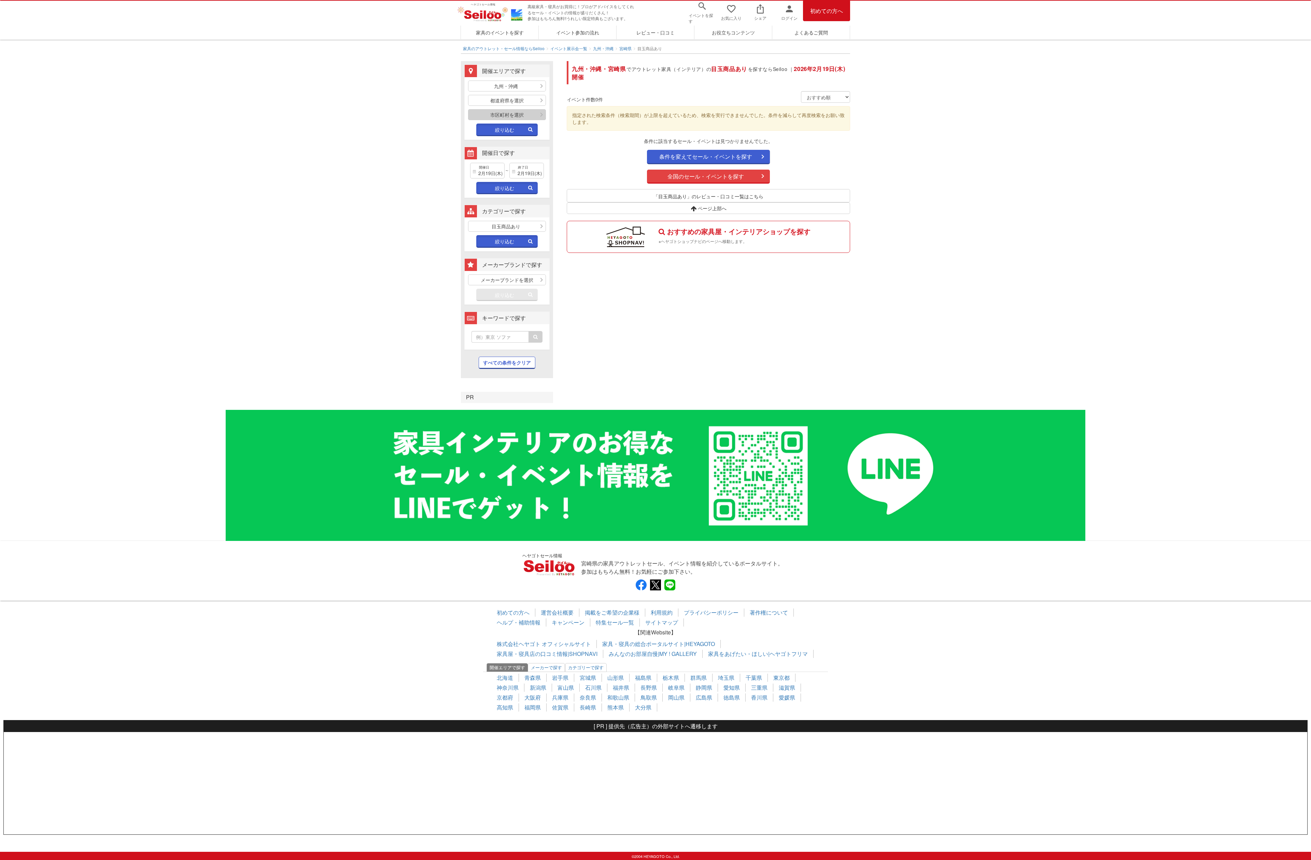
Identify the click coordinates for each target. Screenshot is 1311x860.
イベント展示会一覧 (568, 48)
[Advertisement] (655, 783)
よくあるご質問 (811, 32)
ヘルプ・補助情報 (518, 622)
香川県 (759, 697)
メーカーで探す (546, 667)
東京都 (781, 678)
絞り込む (504, 129)
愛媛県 (787, 697)
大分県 (643, 707)
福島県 (643, 678)
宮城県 (588, 678)
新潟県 (538, 687)
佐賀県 (560, 707)
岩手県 (560, 678)
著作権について (769, 612)
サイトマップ (661, 622)
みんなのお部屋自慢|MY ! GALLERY (653, 654)
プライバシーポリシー (711, 612)
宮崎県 (625, 48)
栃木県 (671, 678)
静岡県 (704, 687)
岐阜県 (676, 687)
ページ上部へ (711, 208)
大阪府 (532, 697)
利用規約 (662, 612)
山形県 (615, 678)
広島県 (704, 697)
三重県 (759, 687)
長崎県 (588, 707)
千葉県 (754, 678)
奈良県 (588, 697)
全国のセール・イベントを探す (705, 176)
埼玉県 (726, 678)
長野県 (648, 687)
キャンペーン (568, 622)
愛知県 (731, 687)
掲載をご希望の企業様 (612, 612)
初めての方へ (826, 11)
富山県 (566, 687)
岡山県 (676, 697)
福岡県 (532, 707)
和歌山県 (618, 697)
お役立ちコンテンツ (733, 32)
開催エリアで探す (507, 667)
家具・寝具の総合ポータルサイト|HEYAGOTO (658, 644)
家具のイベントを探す (500, 32)
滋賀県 (787, 687)
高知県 (505, 707)
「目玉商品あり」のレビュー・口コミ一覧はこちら (708, 196)
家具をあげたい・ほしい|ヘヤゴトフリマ (758, 654)
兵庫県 (560, 697)
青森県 (532, 678)
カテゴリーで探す (586, 667)
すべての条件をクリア (507, 362)
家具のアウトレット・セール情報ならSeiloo (504, 48)
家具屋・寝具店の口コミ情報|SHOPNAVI (547, 654)
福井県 (621, 687)
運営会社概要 (557, 612)
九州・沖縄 (603, 48)
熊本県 (615, 707)
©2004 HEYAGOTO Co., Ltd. (656, 856)
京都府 (505, 697)
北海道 (505, 678)
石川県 (593, 687)
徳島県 (731, 697)
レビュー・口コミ (655, 32)
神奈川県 (508, 687)
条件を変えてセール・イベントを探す (705, 156)
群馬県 (698, 678)
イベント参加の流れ (577, 32)
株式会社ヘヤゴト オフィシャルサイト (544, 644)
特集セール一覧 (615, 622)
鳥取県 (648, 697)
